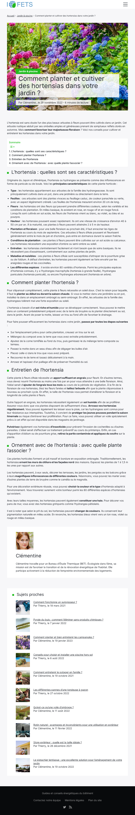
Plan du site (95, 800)
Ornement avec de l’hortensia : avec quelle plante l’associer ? (47, 162)
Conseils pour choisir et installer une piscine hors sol (63, 654)
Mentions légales (74, 800)
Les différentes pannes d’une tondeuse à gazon (60, 689)
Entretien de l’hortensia (25, 159)
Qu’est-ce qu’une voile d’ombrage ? (53, 707)
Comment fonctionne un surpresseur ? (55, 602)
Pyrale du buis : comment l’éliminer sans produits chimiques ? (68, 619)
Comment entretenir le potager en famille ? (57, 672)
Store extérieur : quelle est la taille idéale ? (57, 742)
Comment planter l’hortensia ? (29, 155)
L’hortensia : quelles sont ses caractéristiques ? (38, 151)
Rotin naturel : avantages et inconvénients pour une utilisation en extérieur (75, 724)
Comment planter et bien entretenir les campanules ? (63, 637)
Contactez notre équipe (47, 800)
